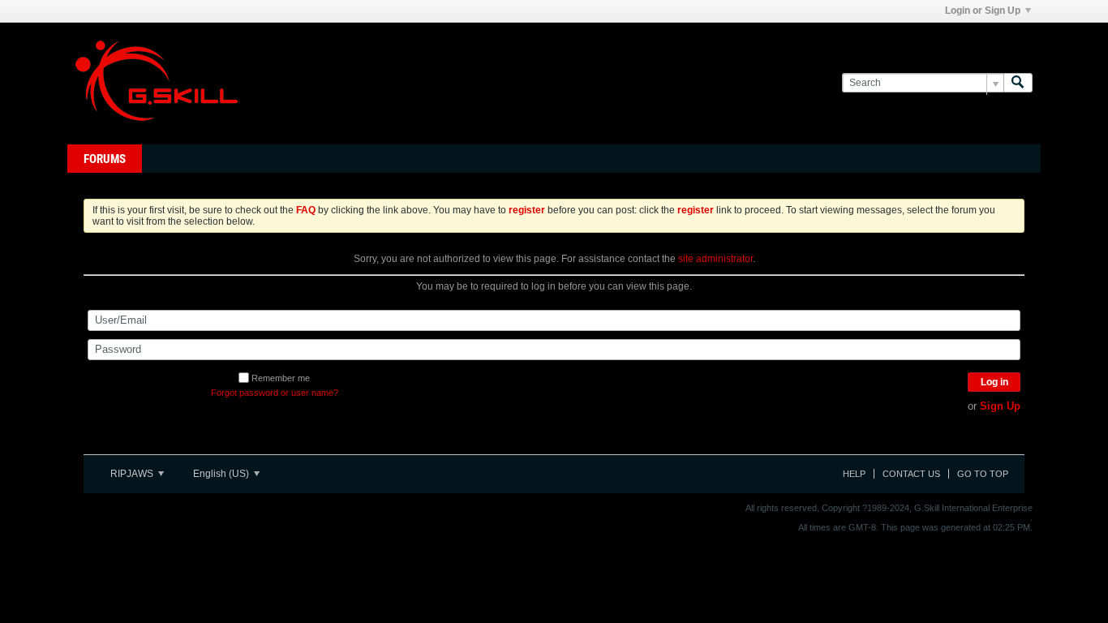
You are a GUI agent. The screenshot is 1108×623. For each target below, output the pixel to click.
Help (854, 474)
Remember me (280, 378)
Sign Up (1000, 406)
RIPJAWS (133, 473)
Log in (994, 382)
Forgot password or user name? (274, 392)
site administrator (715, 258)
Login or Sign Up (982, 10)
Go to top (982, 474)
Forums (105, 159)
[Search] (1018, 83)
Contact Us (911, 474)
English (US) (222, 473)
